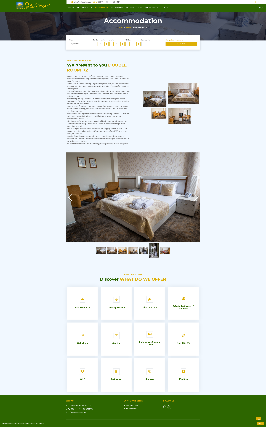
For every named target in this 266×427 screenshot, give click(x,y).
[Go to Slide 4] (133, 250)
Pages (128, 27)
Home (121, 27)
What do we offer (84, 8)
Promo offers (117, 8)
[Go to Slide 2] (112, 250)
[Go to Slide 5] (143, 250)
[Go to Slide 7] (165, 250)
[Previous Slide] (70, 197)
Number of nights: (99, 40)
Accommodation (101, 8)
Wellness (130, 8)
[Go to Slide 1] (101, 250)
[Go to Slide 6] (154, 250)
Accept (260, 423)
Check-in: (72, 40)
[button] (133, 197)
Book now (181, 44)
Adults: (111, 40)
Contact (165, 8)
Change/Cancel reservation (174, 40)
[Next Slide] (196, 197)
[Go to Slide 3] (122, 250)
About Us (70, 8)
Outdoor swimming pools (147, 8)
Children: (128, 40)
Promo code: (145, 40)
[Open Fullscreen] (196, 238)
